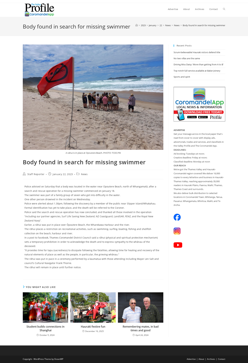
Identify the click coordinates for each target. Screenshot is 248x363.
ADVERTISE (179, 130)
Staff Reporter (36, 174)
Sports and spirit (182, 76)
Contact (221, 359)
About (201, 359)
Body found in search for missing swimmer (204, 25)
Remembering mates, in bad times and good (141, 328)
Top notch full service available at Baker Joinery (197, 70)
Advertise (191, 359)
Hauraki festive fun (93, 326)
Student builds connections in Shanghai (45, 328)
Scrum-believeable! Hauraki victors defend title (197, 52)
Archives (211, 359)
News (84, 174)
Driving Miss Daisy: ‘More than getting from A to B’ (198, 64)
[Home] (136, 25)
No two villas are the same (187, 58)
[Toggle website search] (224, 9)
